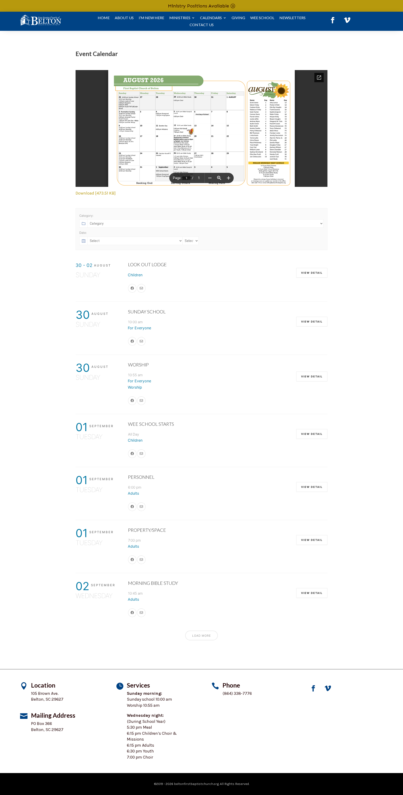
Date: (83, 232)
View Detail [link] (312, 272)
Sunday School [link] (147, 311)
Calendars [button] (211, 18)
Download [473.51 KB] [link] (96, 193)
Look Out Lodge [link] (147, 264)
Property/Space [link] (147, 530)
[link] (332, 20)
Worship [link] (138, 364)
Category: (86, 215)
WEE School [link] (262, 18)
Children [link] (135, 275)
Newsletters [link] (292, 18)
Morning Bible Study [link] (153, 583)
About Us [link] (124, 18)
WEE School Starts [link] (151, 424)
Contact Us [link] (202, 25)
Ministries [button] (179, 18)
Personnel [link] (141, 477)
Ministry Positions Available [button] (198, 6)
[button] (398, 761)
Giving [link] (238, 18)
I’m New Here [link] (151, 18)
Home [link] (104, 18)
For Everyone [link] (139, 328)
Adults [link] (133, 493)
